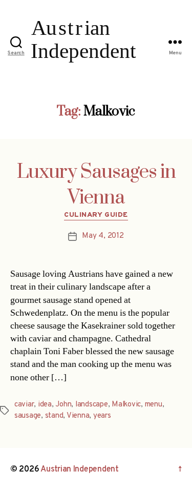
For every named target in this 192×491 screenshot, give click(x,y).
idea (45, 405)
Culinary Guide (95, 215)
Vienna (78, 416)
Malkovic (126, 405)
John (63, 405)
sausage (27, 416)
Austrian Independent (79, 469)
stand (54, 416)
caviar (24, 405)
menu (153, 405)
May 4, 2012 (102, 236)
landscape (91, 405)
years (102, 416)
